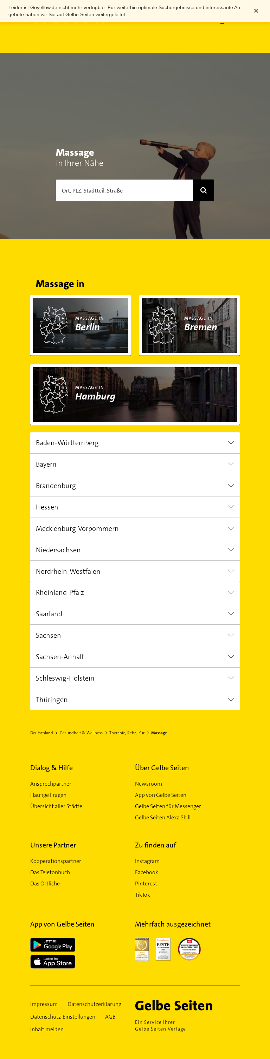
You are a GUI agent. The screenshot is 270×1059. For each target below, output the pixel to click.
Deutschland (41, 733)
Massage (159, 733)
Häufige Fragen (48, 795)
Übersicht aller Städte (56, 806)
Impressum (44, 1004)
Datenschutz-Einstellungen (62, 1016)
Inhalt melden (47, 1029)
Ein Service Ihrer (160, 1025)
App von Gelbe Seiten (160, 795)
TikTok (142, 894)
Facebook (146, 872)
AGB (110, 1016)
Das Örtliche (45, 883)
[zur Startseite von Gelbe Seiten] (184, 1005)
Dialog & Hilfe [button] (51, 767)
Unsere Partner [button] (53, 845)
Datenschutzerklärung (94, 1004)
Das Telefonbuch (50, 872)
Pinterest (146, 883)
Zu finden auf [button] (155, 845)
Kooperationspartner (55, 861)
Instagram (147, 861)
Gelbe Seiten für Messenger (168, 806)
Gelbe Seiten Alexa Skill (163, 817)
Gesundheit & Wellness (81, 733)
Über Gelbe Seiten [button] (162, 767)
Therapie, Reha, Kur (126, 733)
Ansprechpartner (50, 783)
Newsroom (148, 783)
